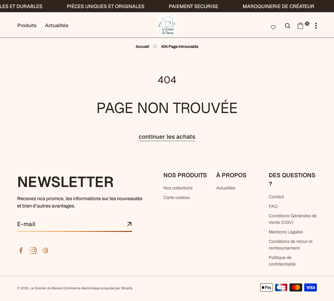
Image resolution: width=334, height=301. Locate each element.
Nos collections (178, 188)
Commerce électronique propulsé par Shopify (98, 288)
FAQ (273, 206)
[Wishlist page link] (273, 26)
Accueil (142, 46)
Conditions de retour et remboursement (290, 244)
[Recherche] (287, 25)
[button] (303, 25)
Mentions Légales (286, 231)
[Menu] (316, 25)
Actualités (225, 188)
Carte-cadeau (176, 197)
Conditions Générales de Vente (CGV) (293, 219)
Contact (276, 196)
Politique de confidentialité (282, 261)
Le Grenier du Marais (46, 288)
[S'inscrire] (129, 224)
